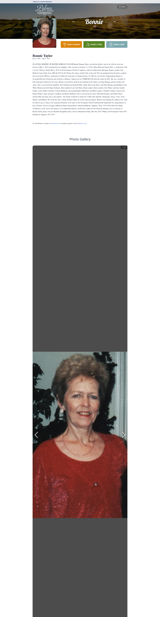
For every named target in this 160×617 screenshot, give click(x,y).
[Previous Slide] (36, 435)
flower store (83, 123)
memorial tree (55, 123)
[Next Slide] (123, 435)
